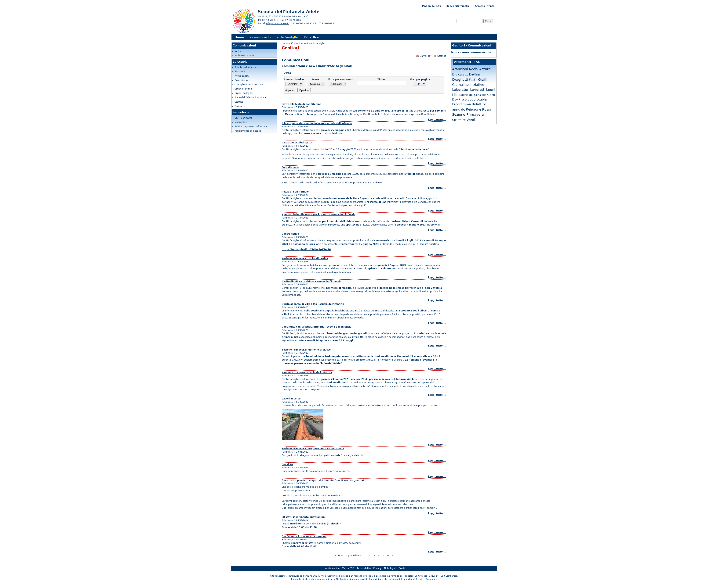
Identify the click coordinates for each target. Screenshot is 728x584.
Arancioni (460, 69)
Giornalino (460, 84)
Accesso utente (484, 6)
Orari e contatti (243, 117)
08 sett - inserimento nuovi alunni (304, 517)
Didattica (311, 37)
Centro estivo (290, 234)
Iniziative (476, 84)
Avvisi (474, 69)
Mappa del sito (431, 6)
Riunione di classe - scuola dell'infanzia (307, 372)
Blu (454, 74)
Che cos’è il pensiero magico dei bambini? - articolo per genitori (323, 480)
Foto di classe (290, 167)
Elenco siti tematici (458, 6)
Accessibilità (364, 568)
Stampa (441, 56)
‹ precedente (353, 555)
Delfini (474, 74)
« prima (339, 555)
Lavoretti (477, 90)
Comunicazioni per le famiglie (274, 37)
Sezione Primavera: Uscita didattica (305, 258)
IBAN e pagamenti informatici (251, 126)
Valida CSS (348, 568)
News (238, 51)
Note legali (390, 568)
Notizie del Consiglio (472, 94)
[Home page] (243, 32)
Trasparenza (241, 106)
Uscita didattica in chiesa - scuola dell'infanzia (311, 281)
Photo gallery (242, 76)
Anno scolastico (294, 79)
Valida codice (332, 568)
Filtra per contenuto (340, 79)
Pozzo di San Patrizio (295, 191)
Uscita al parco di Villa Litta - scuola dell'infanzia (313, 304)
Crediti (402, 568)
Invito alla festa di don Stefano (301, 104)
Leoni (490, 90)
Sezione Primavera (468, 114)
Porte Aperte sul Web (314, 576)
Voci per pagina (420, 79)
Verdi (471, 120)
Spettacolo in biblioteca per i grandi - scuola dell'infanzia (318, 214)
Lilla (455, 95)
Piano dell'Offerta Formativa (250, 97)
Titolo (381, 79)
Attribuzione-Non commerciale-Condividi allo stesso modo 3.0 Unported (374, 579)
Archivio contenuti (245, 55)
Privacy (377, 568)
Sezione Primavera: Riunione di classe (306, 349)
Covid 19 (287, 464)
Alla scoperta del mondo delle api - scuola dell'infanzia (317, 123)
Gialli (482, 80)
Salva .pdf (425, 56)
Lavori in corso (291, 398)
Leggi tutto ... (437, 119)
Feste (473, 80)
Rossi (486, 109)
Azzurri (485, 69)
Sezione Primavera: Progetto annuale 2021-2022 (313, 448)
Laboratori (460, 90)
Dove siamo (241, 80)
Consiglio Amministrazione (249, 84)
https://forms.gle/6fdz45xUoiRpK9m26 (306, 249)
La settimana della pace (297, 142)
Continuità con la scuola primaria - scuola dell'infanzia (316, 326)
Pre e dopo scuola (473, 99)
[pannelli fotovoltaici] (302, 439)
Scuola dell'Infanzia (245, 67)
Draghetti (460, 80)
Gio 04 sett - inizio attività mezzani (304, 536)
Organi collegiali (244, 93)
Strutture (240, 71)
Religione (473, 109)
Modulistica (241, 122)
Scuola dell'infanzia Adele (288, 11)
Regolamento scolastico (248, 131)
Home (239, 37)
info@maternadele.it (277, 23)
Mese (315, 79)
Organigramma (243, 88)
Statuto (239, 102)
